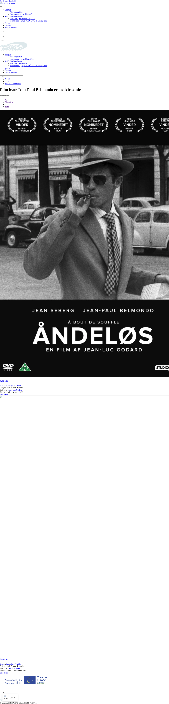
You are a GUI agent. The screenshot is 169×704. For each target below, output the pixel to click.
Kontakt (8, 25)
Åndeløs (4, 380)
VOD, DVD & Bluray (14, 16)
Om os (7, 23)
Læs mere (4, 394)
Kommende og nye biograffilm (22, 14)
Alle (6, 100)
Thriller (18, 385)
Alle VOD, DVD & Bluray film (22, 19)
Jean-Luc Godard (15, 390)
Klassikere (10, 385)
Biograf (8, 10)
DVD (7, 104)
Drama (2, 385)
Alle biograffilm (16, 12)
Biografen (9, 102)
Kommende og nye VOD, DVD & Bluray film (28, 21)
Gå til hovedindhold (8, 1)
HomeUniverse (11, 27)
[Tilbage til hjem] (8, 3)
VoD (7, 106)
